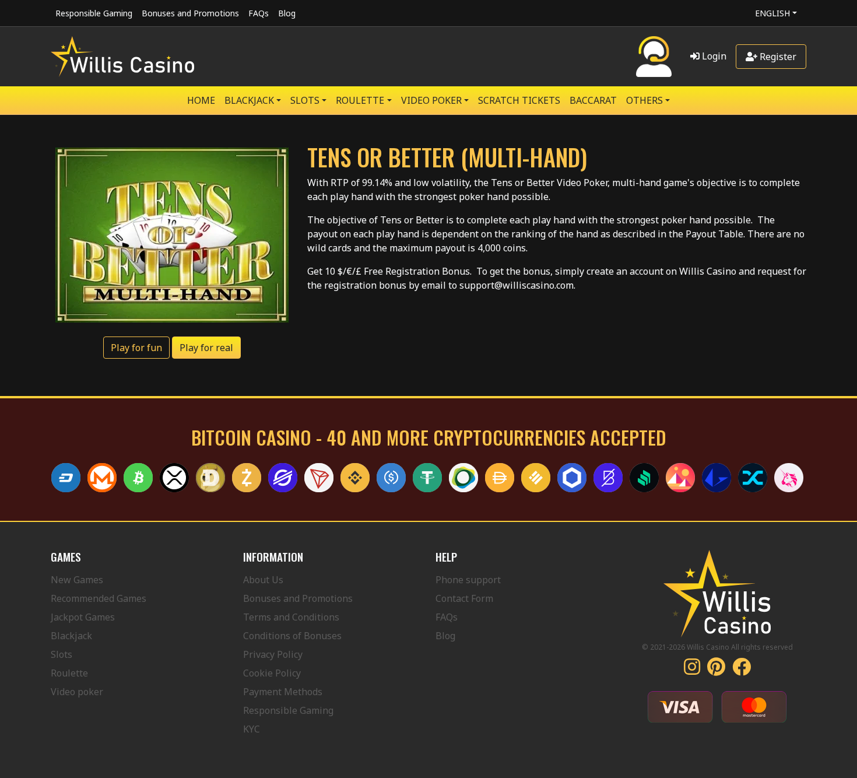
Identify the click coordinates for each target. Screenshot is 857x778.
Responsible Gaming (93, 13)
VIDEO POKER (431, 100)
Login (713, 56)
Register (776, 56)
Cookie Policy (272, 673)
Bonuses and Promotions (190, 13)
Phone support (468, 579)
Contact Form (464, 598)
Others (644, 100)
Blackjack (71, 635)
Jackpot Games (83, 617)
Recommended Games (98, 598)
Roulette (69, 673)
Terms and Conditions (291, 617)
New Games (77, 579)
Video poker (77, 691)
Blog (287, 13)
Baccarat (593, 100)
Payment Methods (282, 691)
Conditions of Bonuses (292, 635)
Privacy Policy (273, 654)
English (772, 13)
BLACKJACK (249, 100)
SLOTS (304, 100)
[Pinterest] (716, 670)
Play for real (206, 347)
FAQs (258, 13)
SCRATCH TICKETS (519, 100)
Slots (61, 654)
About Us (263, 579)
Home (201, 100)
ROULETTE (360, 100)
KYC (251, 729)
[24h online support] (654, 56)
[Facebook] (741, 670)
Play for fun (136, 347)
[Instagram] (692, 670)
